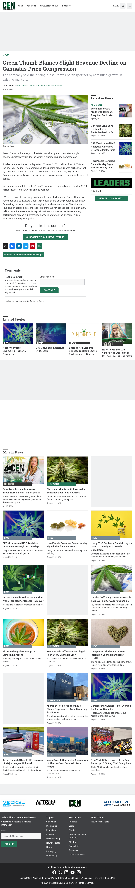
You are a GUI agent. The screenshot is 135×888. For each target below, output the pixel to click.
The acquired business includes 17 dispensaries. (63, 772)
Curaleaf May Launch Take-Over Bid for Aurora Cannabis (111, 707)
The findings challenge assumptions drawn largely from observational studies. (111, 663)
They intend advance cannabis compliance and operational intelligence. (23, 552)
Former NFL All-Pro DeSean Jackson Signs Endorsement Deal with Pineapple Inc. (83, 351)
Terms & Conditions (69, 878)
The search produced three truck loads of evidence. (66, 660)
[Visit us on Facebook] (54, 872)
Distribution (54, 700)
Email (3, 831)
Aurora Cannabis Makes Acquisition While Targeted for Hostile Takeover (23, 599)
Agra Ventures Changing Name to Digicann (14, 351)
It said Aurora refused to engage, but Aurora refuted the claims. (108, 714)
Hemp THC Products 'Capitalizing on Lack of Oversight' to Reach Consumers (111, 546)
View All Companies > (111, 198)
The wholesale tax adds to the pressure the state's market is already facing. (67, 717)
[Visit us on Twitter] (60, 872)
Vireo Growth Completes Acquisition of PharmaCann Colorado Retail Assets (67, 763)
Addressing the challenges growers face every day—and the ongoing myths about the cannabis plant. (22, 499)
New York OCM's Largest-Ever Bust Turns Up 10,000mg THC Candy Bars (111, 762)
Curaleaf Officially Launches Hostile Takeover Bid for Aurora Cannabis (111, 599)
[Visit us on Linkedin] (66, 872)
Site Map (111, 878)
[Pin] (32, 246)
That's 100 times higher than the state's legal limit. (109, 768)
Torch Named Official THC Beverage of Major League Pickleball (23, 762)
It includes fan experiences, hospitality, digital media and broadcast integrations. (22, 768)
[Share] (12, 246)
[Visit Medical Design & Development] (13, 803)
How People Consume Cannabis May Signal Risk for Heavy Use (103, 164)
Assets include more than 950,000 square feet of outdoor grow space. (66, 498)
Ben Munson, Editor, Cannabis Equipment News (39, 85)
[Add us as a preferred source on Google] (39, 246)
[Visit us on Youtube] (72, 872)
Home (40, 343)
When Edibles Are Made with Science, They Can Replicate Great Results (102, 112)
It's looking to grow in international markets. (23, 604)
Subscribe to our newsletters (45, 237)
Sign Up (9, 844)
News (6, 55)
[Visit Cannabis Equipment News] (75, 803)
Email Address (47, 277)
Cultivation (53, 484)
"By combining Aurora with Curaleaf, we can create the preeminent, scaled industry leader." (111, 607)
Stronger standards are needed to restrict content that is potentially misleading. (110, 555)
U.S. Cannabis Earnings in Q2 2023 (50, 349)
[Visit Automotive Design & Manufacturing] (117, 803)
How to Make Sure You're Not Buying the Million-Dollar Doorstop (117, 352)
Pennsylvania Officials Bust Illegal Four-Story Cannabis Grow (66, 653)
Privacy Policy (50, 878)
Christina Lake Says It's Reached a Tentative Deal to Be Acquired (102, 129)
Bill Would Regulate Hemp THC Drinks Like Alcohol (20, 653)
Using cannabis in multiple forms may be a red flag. (67, 552)
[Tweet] (25, 246)
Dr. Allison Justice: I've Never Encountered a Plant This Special (21, 491)
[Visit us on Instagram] (79, 872)
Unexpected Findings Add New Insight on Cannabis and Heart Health (108, 654)
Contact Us (25, 878)
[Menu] (129, 6)
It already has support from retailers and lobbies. (22, 660)
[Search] (123, 6)
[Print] (5, 246)
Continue (49, 290)
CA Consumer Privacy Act (92, 878)
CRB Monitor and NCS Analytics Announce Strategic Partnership (103, 146)
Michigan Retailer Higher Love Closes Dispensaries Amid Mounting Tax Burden (67, 709)
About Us (37, 878)
